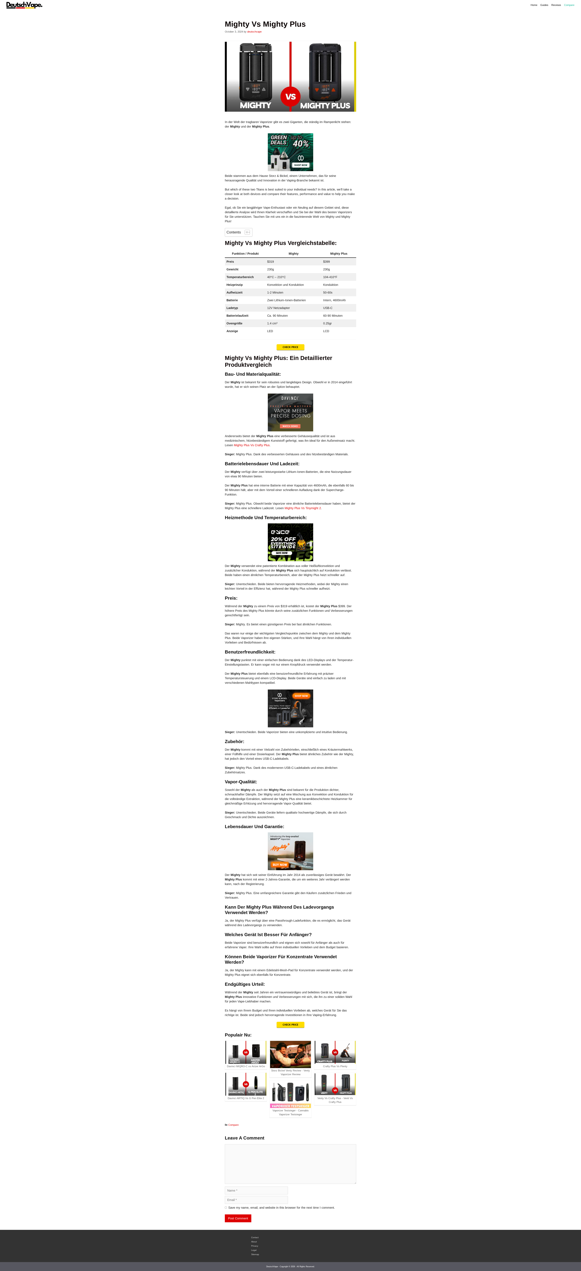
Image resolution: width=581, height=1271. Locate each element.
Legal (253, 1250)
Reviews (556, 5)
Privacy (254, 1246)
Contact (255, 1237)
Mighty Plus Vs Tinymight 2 (303, 508)
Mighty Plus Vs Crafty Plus (252, 445)
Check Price (290, 347)
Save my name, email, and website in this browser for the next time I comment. (281, 1207)
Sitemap (255, 1254)
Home (534, 5)
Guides (544, 5)
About (254, 1241)
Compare (569, 5)
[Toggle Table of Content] (245, 232)
